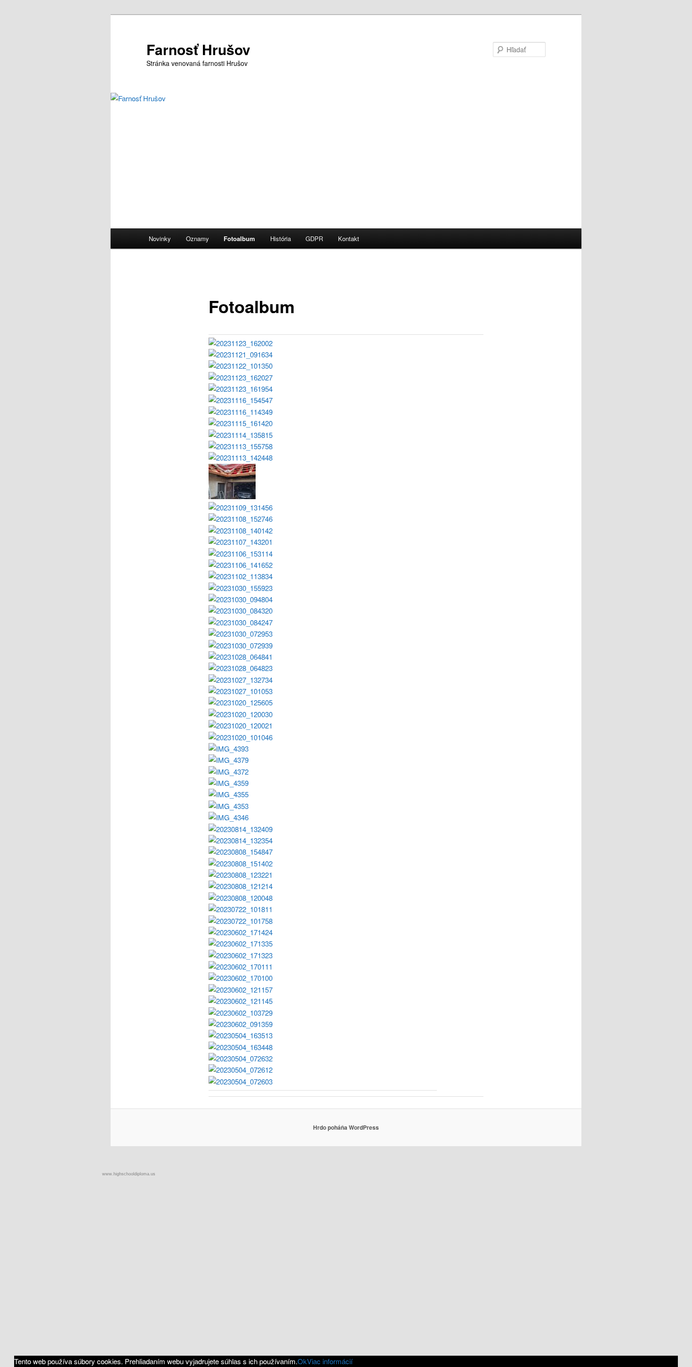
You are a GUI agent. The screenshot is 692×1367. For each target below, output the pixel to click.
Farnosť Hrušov (198, 49)
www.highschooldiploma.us (128, 1174)
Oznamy (197, 238)
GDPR (314, 238)
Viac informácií (330, 1361)
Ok (302, 1361)
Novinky (160, 238)
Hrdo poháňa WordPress (346, 1127)
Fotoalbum (239, 238)
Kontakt (348, 238)
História (280, 238)
